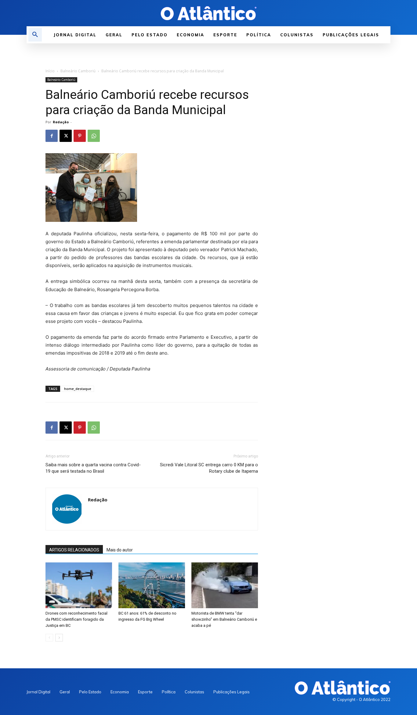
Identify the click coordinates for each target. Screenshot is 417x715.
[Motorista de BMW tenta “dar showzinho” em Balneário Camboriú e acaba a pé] (224, 585)
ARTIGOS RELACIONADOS (74, 549)
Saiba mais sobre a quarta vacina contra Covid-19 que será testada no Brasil (93, 468)
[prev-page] (49, 637)
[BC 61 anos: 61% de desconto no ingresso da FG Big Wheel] (151, 585)
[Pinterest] (80, 136)
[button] (35, 35)
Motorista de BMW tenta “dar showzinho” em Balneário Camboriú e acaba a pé (224, 619)
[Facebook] (51, 136)
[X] (66, 136)
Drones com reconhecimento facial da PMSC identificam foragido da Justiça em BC (76, 619)
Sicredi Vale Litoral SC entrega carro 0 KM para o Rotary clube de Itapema (209, 468)
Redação (61, 122)
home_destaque (77, 388)
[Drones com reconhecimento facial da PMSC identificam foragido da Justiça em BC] (78, 585)
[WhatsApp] (94, 136)
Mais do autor (120, 549)
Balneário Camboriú (78, 71)
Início (50, 71)
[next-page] (59, 637)
